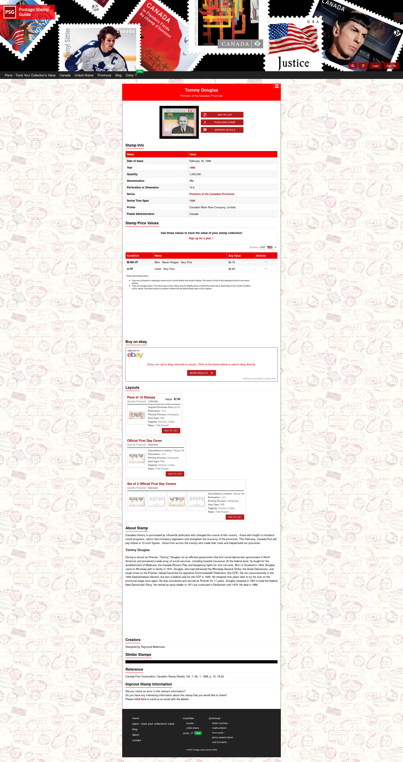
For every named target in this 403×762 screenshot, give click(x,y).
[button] (266, 262)
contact (136, 740)
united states (192, 727)
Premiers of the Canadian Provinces (211, 194)
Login (375, 66)
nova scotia (217, 732)
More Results (199, 372)
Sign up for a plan (200, 238)
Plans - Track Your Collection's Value (30, 75)
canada (189, 723)
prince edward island (222, 737)
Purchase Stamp (225, 122)
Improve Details (225, 129)
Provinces (104, 75)
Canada (65, 75)
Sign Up (391, 66)
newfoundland (219, 727)
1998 (192, 167)
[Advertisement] (201, 314)
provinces (214, 718)
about (135, 734)
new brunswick (219, 742)
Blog (118, 75)
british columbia (220, 723)
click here (140, 699)
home (135, 718)
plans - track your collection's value (153, 723)
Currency (254, 247)
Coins (132, 74)
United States (84, 75)
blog (134, 729)
